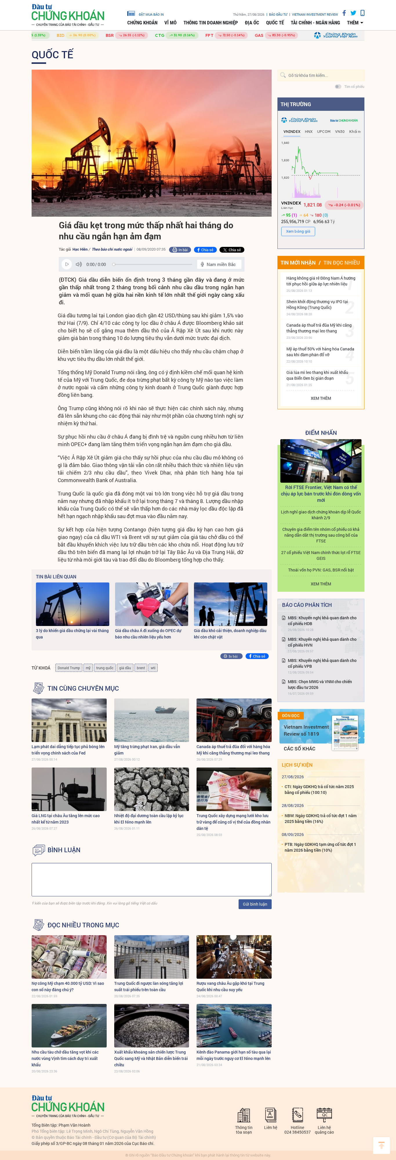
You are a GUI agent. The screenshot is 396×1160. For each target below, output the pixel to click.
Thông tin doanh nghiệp (211, 23)
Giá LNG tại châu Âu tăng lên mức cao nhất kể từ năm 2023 (66, 819)
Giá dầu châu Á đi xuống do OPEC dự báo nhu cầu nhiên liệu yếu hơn (148, 634)
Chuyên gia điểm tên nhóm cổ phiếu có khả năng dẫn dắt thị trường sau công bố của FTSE (320, 535)
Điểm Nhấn (321, 432)
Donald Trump (69, 667)
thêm (353, 23)
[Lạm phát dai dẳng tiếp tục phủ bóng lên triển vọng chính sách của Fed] (69, 720)
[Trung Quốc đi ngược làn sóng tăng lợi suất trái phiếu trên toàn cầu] (151, 957)
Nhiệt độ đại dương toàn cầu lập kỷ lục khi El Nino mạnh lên (149, 819)
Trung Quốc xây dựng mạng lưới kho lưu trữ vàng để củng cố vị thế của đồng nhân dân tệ (233, 822)
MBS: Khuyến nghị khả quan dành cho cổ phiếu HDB (322, 620)
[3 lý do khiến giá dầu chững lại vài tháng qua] (72, 604)
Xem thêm (321, 398)
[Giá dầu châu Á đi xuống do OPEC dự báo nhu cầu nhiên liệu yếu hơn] (151, 604)
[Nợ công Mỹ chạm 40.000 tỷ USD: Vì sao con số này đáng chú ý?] (69, 957)
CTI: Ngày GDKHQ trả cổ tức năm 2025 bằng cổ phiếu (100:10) (319, 789)
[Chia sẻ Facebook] (342, 13)
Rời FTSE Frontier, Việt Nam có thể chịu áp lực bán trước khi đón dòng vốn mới (321, 493)
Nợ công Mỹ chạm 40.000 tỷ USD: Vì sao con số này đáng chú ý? (68, 986)
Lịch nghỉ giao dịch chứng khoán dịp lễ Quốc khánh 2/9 (321, 514)
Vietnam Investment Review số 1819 (306, 730)
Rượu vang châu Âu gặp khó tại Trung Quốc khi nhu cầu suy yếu (230, 986)
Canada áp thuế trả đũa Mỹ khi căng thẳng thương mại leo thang (319, 328)
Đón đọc (290, 715)
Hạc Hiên (80, 249)
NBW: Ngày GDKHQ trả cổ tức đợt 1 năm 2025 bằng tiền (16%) (321, 818)
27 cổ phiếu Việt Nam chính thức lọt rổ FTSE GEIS (321, 555)
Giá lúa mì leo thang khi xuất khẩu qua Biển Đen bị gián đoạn (317, 375)
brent (141, 667)
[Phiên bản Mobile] (360, 13)
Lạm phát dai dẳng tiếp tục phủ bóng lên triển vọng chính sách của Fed (68, 750)
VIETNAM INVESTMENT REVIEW (315, 14)
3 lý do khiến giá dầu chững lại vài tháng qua (72, 634)
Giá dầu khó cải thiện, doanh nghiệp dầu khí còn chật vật (230, 634)
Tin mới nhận (298, 262)
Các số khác (299, 748)
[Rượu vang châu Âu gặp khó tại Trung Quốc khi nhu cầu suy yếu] (234, 957)
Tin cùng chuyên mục (83, 688)
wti (153, 667)
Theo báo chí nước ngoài (112, 249)
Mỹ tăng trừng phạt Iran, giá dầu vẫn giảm (147, 750)
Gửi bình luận (255, 904)
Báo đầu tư (278, 14)
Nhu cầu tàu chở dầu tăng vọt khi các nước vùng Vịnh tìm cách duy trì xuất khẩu (65, 1058)
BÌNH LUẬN (64, 850)
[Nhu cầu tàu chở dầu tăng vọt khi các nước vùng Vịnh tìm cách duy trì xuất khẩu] (69, 1025)
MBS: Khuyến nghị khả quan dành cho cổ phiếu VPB (322, 663)
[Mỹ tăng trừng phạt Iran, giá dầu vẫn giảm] (151, 720)
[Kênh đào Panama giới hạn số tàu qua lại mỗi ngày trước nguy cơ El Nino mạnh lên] (234, 1025)
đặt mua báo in (151, 14)
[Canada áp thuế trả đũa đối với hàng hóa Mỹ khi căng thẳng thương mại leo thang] (234, 720)
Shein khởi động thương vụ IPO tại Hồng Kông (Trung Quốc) (317, 304)
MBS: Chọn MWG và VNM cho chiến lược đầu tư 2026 (320, 684)
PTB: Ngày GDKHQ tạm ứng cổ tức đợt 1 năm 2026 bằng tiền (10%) (320, 847)
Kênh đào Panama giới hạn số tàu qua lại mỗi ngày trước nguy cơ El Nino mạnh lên (234, 1055)
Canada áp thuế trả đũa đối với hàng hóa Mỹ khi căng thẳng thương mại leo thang (233, 750)
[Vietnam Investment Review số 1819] (345, 733)
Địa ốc (252, 23)
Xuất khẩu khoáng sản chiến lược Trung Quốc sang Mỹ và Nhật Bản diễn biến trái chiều (151, 1058)
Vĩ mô (170, 23)
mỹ (88, 667)
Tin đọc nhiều (342, 262)
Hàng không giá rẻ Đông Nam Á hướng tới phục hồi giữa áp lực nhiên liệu (320, 281)
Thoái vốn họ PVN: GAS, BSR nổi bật (321, 570)
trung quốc (104, 667)
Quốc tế (275, 23)
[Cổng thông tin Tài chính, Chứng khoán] (68, 15)
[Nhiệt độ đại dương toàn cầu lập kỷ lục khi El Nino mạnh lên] (151, 789)
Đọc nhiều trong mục (83, 925)
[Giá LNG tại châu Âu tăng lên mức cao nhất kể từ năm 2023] (69, 789)
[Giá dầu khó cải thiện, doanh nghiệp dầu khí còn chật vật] (230, 604)
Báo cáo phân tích (307, 604)
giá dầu (125, 667)
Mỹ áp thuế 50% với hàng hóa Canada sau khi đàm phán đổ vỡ (320, 351)
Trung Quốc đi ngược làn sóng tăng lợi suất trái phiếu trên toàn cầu (148, 986)
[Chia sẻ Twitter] (351, 13)
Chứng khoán (142, 23)
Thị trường (296, 104)
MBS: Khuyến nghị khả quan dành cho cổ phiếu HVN (322, 642)
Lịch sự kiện (297, 764)
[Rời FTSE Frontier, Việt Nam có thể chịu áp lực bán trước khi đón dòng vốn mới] (321, 461)
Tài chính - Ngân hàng (315, 23)
